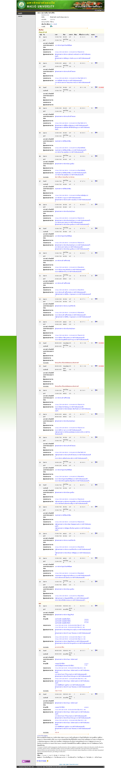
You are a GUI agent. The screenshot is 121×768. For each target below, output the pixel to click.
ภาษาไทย (99, 10)
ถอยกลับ (20, 16)
